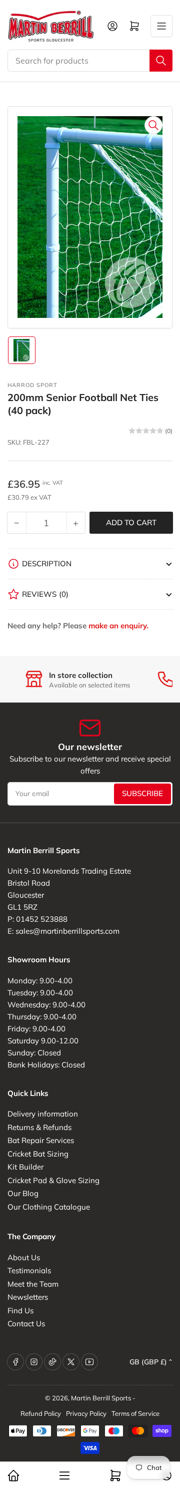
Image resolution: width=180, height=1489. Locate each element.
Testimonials (29, 1270)
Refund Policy (40, 1413)
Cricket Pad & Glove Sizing (54, 1180)
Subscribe (142, 793)
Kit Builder (26, 1167)
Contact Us (26, 1323)
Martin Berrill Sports (101, 1398)
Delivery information (43, 1114)
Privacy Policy (86, 1413)
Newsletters (28, 1297)
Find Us (21, 1310)
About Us (24, 1257)
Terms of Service (136, 1413)
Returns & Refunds (40, 1127)
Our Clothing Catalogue (49, 1207)
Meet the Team (33, 1284)
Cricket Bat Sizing (38, 1154)
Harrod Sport (33, 385)
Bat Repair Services (41, 1140)
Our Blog (23, 1193)
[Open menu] (161, 26)
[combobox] (90, 61)
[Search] (161, 60)
